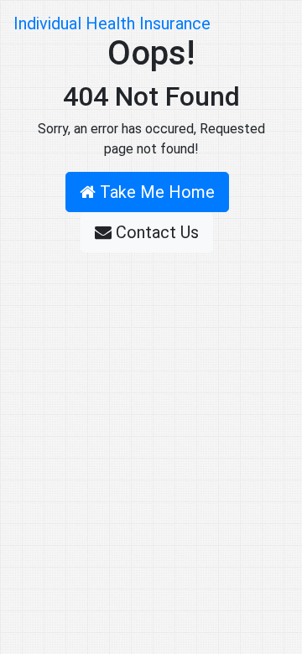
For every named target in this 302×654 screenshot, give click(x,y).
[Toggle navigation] (265, 23)
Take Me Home (155, 192)
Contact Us (155, 232)
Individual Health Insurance (112, 23)
